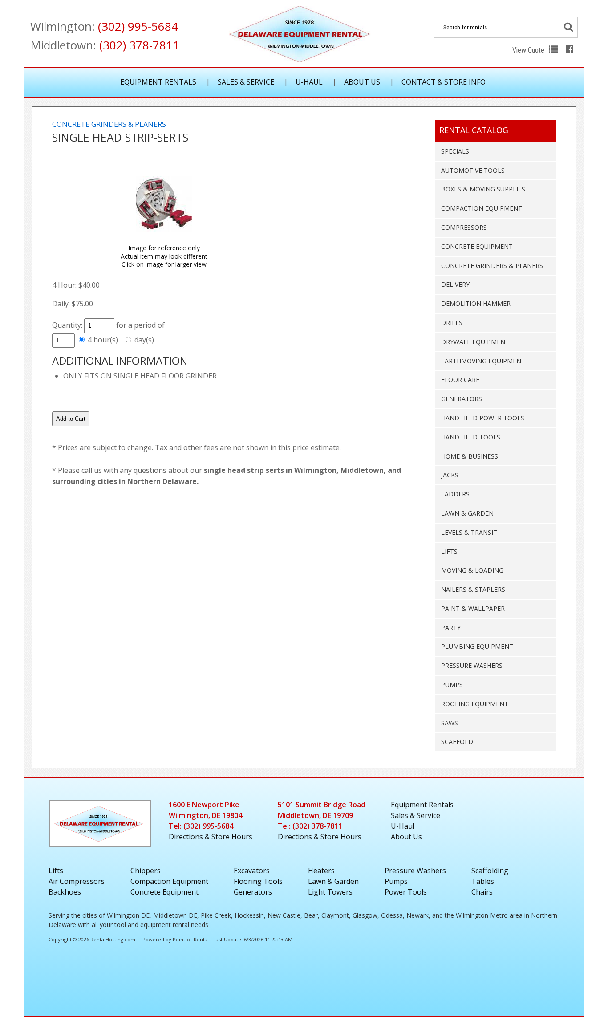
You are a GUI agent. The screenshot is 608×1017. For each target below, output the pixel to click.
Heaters (321, 870)
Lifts (56, 870)
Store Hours (210, 837)
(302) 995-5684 (138, 26)
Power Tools (406, 892)
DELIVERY (455, 284)
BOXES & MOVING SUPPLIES (483, 189)
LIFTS (449, 551)
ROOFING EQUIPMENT (474, 704)
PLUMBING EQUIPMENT (477, 646)
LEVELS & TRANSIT (469, 532)
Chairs (482, 892)
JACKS (449, 475)
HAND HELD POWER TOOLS (482, 418)
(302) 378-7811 (139, 45)
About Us (362, 82)
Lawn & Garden (333, 881)
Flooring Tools (258, 881)
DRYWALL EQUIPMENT (475, 342)
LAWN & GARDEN (467, 513)
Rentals (422, 805)
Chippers (145, 870)
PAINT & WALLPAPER (473, 608)
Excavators (252, 870)
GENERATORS (461, 399)
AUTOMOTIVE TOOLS (473, 170)
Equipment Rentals (158, 82)
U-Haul (309, 82)
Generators (253, 892)
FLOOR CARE (460, 379)
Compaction (169, 881)
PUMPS (452, 684)
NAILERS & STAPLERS (473, 589)
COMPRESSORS (464, 227)
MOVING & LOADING (472, 570)
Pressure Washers (415, 870)
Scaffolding (489, 870)
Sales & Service (246, 82)
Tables (482, 881)
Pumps (396, 881)
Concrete (164, 892)
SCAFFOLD (457, 741)
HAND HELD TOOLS (470, 437)
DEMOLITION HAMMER (476, 303)
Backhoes (65, 892)
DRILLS (451, 322)
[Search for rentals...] (568, 28)
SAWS (449, 723)
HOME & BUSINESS (469, 456)
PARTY (451, 627)
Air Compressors (77, 881)
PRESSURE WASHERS (472, 665)
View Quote (529, 50)
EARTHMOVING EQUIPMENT (483, 361)
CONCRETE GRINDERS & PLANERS (492, 265)
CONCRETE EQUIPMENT (477, 246)
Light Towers (330, 892)
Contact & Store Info (443, 82)
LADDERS (455, 494)
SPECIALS (455, 151)
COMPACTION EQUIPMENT (481, 208)
